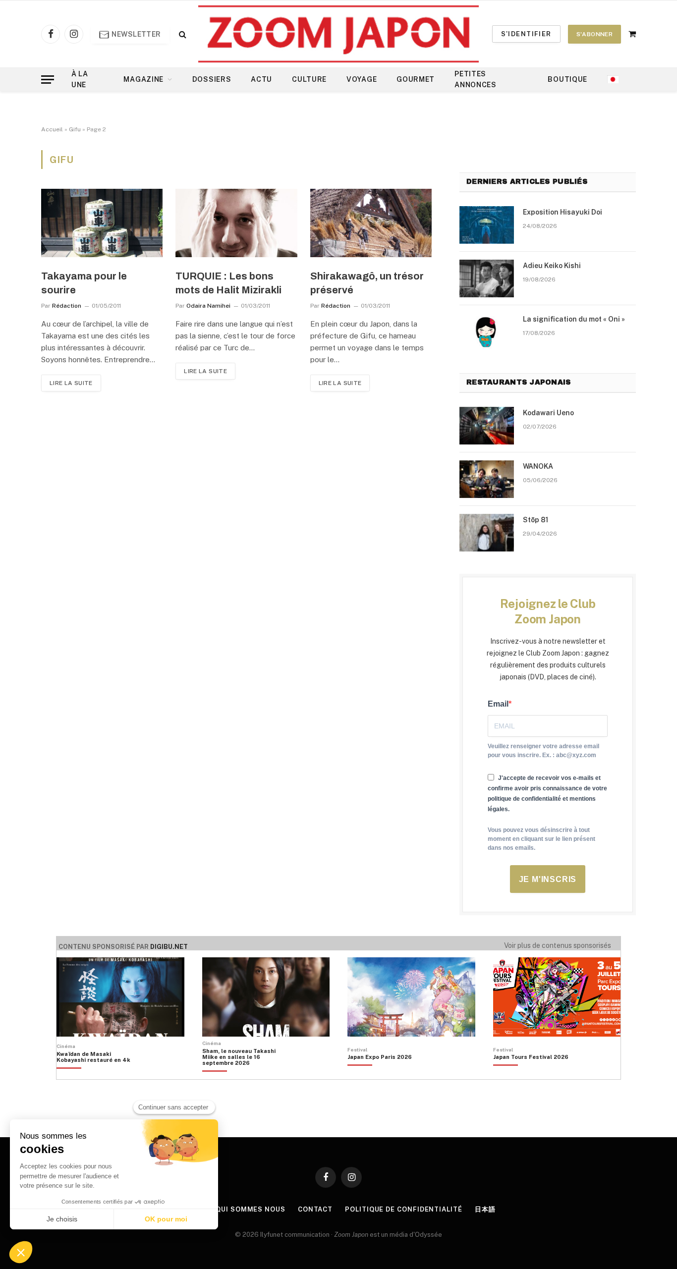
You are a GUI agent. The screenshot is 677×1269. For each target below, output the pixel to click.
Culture (309, 79)
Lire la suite (71, 383)
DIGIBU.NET (169, 946)
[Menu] (47, 79)
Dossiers (211, 79)
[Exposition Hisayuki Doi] (486, 225)
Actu (261, 79)
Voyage (361, 79)
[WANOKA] (486, 479)
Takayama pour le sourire (84, 283)
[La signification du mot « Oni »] (486, 332)
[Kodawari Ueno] (486, 425)
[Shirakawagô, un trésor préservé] (371, 223)
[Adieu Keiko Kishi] (486, 278)
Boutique (567, 79)
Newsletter (135, 34)
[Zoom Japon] (338, 33)
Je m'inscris (548, 879)
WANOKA (538, 466)
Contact (315, 1209)
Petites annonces (475, 79)
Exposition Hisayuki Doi (562, 212)
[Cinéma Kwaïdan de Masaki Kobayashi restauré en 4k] (98, 1074)
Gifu (75, 129)
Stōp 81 (535, 520)
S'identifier (526, 34)
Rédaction (66, 305)
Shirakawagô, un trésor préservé (367, 283)
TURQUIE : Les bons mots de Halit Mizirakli (228, 283)
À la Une (79, 79)
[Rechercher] (181, 34)
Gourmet (415, 79)
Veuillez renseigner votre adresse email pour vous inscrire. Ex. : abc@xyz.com (543, 751)
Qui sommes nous (250, 1209)
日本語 (485, 1209)
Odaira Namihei (208, 305)
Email (498, 704)
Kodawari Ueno (548, 413)
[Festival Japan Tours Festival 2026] (530, 1074)
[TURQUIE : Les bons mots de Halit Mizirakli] (236, 223)
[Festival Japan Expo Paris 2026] (379, 1074)
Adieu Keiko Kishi (552, 266)
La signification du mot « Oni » (574, 319)
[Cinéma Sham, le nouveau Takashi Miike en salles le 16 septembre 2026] (244, 1074)
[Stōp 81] (486, 533)
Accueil (52, 129)
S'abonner (594, 34)
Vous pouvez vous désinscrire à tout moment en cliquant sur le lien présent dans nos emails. (541, 839)
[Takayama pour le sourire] (102, 223)
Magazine (143, 79)
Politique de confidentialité (403, 1209)
